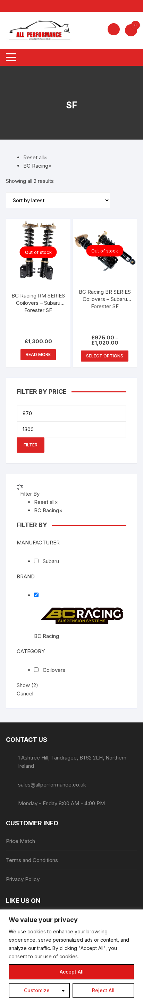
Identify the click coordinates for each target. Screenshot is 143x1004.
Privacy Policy (23, 879)
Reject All (103, 990)
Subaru (51, 561)
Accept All (72, 972)
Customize (37, 990)
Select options (104, 355)
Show (27, 685)
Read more (38, 354)
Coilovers (54, 670)
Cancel (25, 693)
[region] (71, 956)
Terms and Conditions (32, 860)
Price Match (20, 841)
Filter (30, 444)
